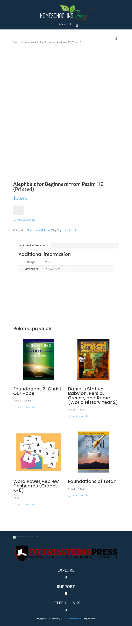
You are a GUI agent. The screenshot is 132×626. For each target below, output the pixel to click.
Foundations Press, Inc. (72, 618)
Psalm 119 (66, 42)
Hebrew (25, 42)
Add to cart (39, 210)
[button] (24, 220)
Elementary (33, 230)
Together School (66, 230)
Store (16, 42)
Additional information (32, 245)
